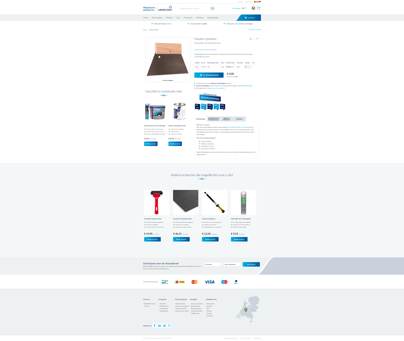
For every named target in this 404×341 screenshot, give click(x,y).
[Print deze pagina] (251, 39)
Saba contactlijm (242, 127)
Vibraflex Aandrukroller (152, 219)
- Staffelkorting (194, 313)
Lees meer (206, 56)
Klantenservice (211, 299)
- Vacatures (209, 316)
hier (167, 269)
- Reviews (209, 311)
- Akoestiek (162, 304)
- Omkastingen (163, 308)
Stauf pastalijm (230, 127)
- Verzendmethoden (196, 311)
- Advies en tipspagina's (182, 306)
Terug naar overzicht (254, 29)
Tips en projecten (181, 299)
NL (257, 2)
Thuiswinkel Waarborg (253, 8)
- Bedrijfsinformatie (149, 304)
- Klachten (209, 306)
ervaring (168, 24)
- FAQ (207, 308)
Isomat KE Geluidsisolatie (182, 219)
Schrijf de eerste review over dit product (205, 49)
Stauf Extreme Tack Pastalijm (154, 126)
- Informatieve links (180, 308)
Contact (240, 2)
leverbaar (236, 24)
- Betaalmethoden (195, 308)
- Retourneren (210, 304)
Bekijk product (151, 144)
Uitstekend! (239, 8)
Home (145, 30)
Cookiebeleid (257, 338)
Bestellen (193, 299)
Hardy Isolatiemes (208, 219)
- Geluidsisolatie (164, 306)
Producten (162, 299)
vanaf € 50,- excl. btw (245, 86)
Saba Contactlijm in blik (177, 126)
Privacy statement (245, 338)
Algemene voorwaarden (230, 338)
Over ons (146, 299)
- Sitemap (209, 313)
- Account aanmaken (196, 304)
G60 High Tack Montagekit (241, 219)
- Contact (146, 306)
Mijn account (248, 2)
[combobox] (197, 8)
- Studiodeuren (163, 311)
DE (260, 2)
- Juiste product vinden (182, 311)
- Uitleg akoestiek (180, 304)
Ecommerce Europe (259, 8)
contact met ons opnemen (216, 88)
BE (255, 2)
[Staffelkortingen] (210, 111)
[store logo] (158, 8)
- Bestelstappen (195, 306)
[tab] (200, 118)
